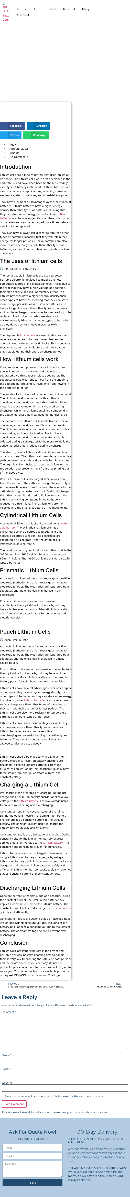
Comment (9, 1012)
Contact (23, 15)
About (38, 9)
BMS (52, 9)
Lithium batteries (35, 700)
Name (6, 1055)
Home (22, 9)
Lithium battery (28, 801)
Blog (85, 9)
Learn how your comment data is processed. (81, 1112)
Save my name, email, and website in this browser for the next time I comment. (55, 1096)
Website (7, 1082)
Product (69, 9)
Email (6, 1069)
